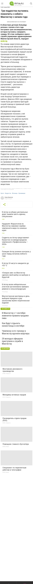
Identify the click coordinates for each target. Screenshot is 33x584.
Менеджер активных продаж (14, 395)
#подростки (8, 193)
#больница (14, 193)
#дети (2, 193)
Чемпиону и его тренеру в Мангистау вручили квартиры (15, 332)
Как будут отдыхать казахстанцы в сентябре (13, 324)
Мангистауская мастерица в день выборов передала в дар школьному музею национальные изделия (16, 299)
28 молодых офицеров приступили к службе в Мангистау (12, 341)
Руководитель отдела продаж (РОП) (14, 419)
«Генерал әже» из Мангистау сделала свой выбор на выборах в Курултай (16, 275)
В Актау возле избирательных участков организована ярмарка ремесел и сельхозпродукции (15, 286)
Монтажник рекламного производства (12, 370)
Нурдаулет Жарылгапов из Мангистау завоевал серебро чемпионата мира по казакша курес (14, 227)
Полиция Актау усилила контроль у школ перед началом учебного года (16, 253)
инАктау (4, 41)
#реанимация (21, 193)
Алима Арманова (9, 197)
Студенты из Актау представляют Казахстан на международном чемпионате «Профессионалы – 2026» (15, 240)
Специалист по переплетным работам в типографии (14, 469)
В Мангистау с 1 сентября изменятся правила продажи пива (15, 315)
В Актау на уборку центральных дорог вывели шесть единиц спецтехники (15, 214)
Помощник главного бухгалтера (16, 444)
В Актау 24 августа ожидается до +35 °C (15, 264)
